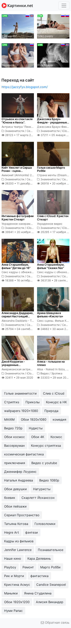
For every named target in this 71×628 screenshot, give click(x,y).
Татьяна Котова (16, 524)
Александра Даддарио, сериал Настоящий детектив (18, 316)
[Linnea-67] (18, 26)
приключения (14, 463)
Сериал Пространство (21, 515)
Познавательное (50, 550)
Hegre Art (11, 532)
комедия (59, 419)
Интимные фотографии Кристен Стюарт (18, 217)
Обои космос (14, 437)
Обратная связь (56, 622)
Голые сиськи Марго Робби (51, 169)
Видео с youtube (44, 463)
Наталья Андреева (18, 480)
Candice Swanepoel (51, 585)
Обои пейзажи (15, 506)
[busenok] (18, 55)
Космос (56, 437)
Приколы (32, 402)
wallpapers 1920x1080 (21, 411)
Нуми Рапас (13, 611)
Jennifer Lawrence (18, 550)
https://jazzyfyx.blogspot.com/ (25, 87)
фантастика (39, 576)
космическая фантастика (24, 454)
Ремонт (28, 567)
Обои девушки (15, 489)
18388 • (21, 280)
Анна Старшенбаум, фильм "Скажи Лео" (50, 266)
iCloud (66, 131)
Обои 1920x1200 (17, 602)
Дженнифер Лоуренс (20, 472)
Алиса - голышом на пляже (51, 363)
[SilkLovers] (53, 26)
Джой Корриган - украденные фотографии (13, 365)
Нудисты (36, 428)
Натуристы (41, 489)
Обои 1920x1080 (33, 419)
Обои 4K (37, 437)
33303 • (55, 377)
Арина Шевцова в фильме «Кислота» (50, 314)
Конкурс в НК (56, 402)
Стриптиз (11, 402)
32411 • (18, 377)
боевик (9, 498)
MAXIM (9, 419)
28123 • (20, 135)
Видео (44, 373)
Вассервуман (14, 445)
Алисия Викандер (49, 602)
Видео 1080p (49, 480)
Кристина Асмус (17, 585)
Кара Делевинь (39, 558)
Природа (51, 411)
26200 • (21, 183)
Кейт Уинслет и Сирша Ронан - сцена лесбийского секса (17, 171)
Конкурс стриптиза (46, 445)
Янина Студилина (37, 593)
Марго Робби (50, 567)
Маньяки (11, 593)
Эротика (56, 373)
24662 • (55, 329)
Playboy (10, 567)
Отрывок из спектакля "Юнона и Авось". (17, 120)
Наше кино (12, 558)
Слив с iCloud (53, 393)
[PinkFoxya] (53, 55)
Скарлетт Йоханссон (37, 498)
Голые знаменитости (20, 393)
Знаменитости (14, 131)
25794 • (22, 329)
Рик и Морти (14, 576)
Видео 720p (13, 428)
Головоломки (45, 524)
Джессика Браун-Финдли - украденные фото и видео (52, 122)
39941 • (21, 232)
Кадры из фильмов (19, 541)
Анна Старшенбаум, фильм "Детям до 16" (16, 266)
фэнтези (31, 532)
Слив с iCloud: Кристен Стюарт (52, 217)
